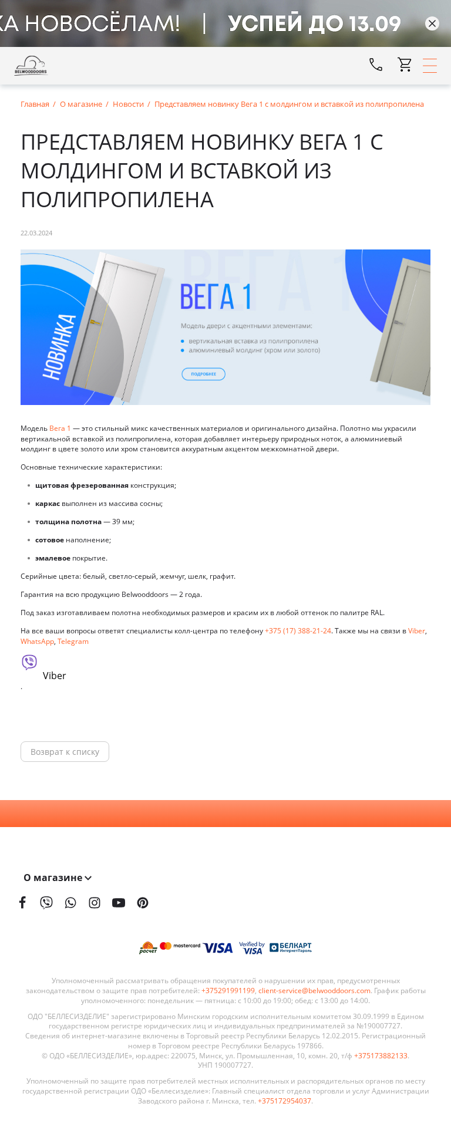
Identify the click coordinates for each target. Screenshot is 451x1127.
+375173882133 (381, 1056)
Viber (416, 631)
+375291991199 (228, 991)
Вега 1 (60, 428)
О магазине (54, 878)
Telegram (73, 641)
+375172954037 (284, 1101)
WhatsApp (37, 641)
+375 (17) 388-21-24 (298, 631)
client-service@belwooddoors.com (314, 991)
